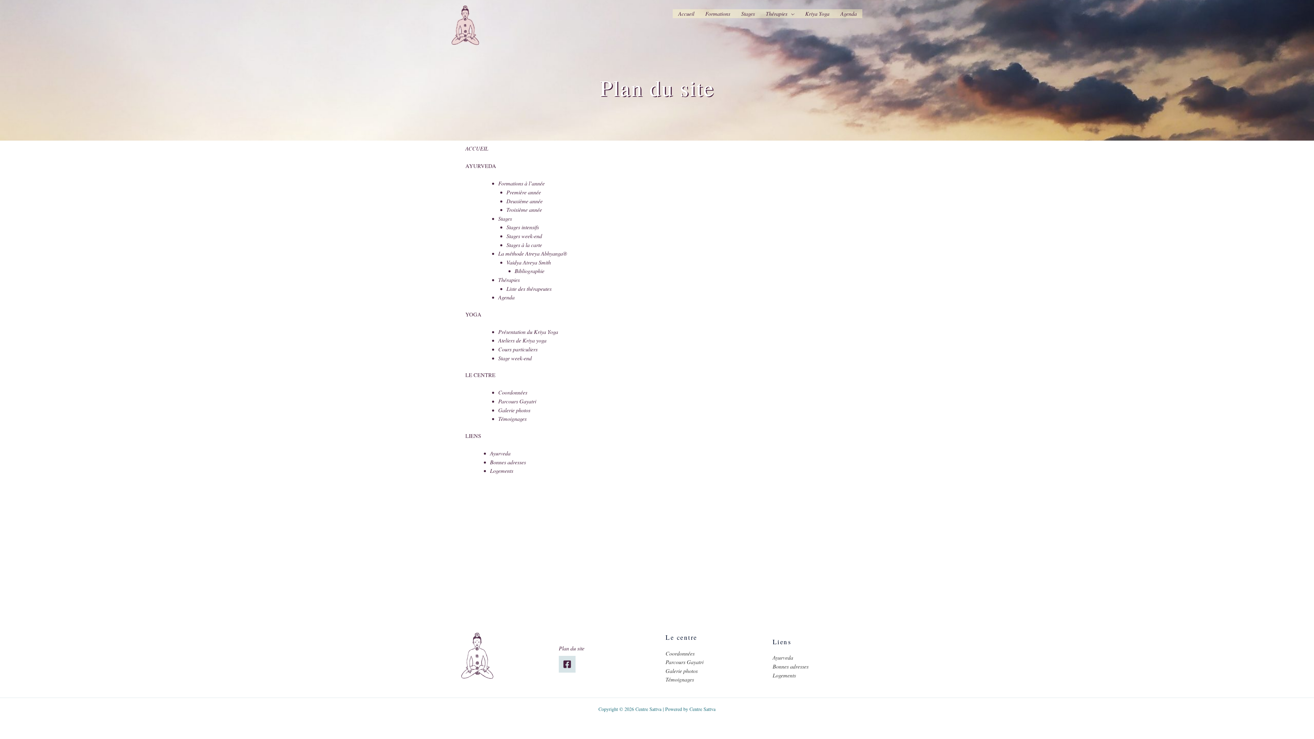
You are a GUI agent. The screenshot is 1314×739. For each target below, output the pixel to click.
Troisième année (524, 209)
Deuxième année (524, 201)
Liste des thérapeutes (529, 288)
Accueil (686, 13)
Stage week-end (515, 358)
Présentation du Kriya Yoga (528, 331)
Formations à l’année (521, 183)
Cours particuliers (518, 349)
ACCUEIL (476, 148)
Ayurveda (500, 453)
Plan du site (571, 648)
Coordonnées (512, 392)
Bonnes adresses (508, 462)
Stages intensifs (522, 227)
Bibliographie (529, 270)
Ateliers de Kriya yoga (522, 340)
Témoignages (512, 418)
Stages (748, 13)
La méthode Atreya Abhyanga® (532, 253)
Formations (717, 13)
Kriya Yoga (817, 13)
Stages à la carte (524, 244)
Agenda (848, 13)
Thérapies (776, 13)
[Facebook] (567, 664)
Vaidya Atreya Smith (528, 262)
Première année (523, 192)
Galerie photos (514, 410)
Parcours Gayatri (517, 401)
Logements (501, 470)
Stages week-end (524, 235)
